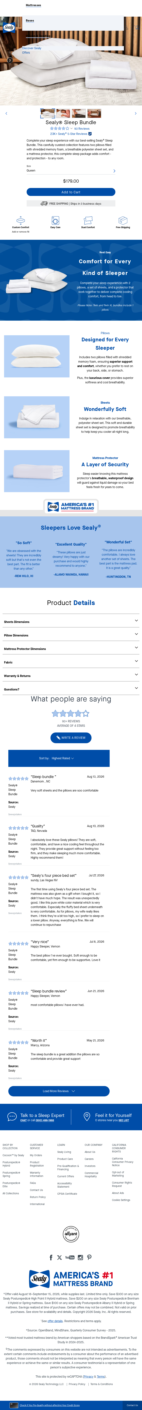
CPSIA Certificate (67, 1194)
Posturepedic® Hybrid (11, 1164)
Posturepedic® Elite (11, 1184)
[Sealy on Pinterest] (87, 1257)
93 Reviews (81, 129)
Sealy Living (64, 1152)
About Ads (118, 1193)
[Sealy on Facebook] (51, 1257)
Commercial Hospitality (91, 1174)
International (37, 1204)
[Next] (10, 60)
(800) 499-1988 (45, 1120)
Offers (26, 53)
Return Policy (38, 1197)
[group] (59, 791)
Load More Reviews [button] (56, 1091)
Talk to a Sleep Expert (42, 1115)
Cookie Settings (121, 1200)
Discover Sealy (31, 48)
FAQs (33, 1183)
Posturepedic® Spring (11, 1174)
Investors (90, 1166)
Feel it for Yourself (113, 1115)
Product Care (65, 1159)
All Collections (11, 1193)
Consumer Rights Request (122, 1184)
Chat (23, 1120)
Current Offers (65, 1176)
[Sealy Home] (12, 27)
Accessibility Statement (64, 1185)
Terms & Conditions (101, 1384)
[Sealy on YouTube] (68, 1257)
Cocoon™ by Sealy (13, 1155)
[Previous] (6, 113)
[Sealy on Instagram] (79, 1257)
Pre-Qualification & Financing (68, 1167)
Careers (89, 1159)
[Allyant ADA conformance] (71, 1234)
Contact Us (36, 1190)
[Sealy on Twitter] (57, 1257)
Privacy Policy (77, 1384)
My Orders (36, 1155)
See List (124, 1120)
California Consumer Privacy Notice (122, 1162)
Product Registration (37, 1164)
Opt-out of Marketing (118, 1174)
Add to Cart (71, 192)
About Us (90, 1152)
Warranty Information (36, 1174)
